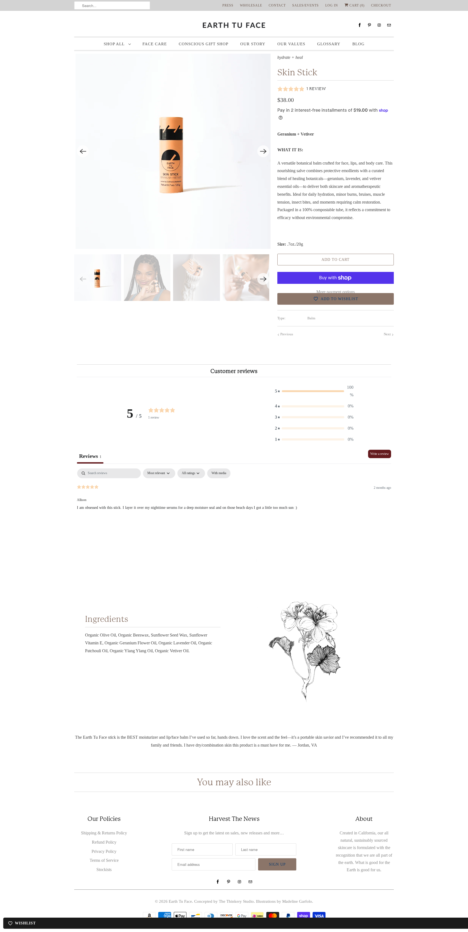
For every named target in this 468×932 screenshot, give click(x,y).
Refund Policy (104, 842)
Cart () (356, 5)
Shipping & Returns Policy (104, 833)
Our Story (252, 44)
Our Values (291, 44)
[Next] (263, 151)
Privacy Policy (104, 851)
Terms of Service (104, 860)
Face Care (154, 44)
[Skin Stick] (173, 151)
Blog (358, 44)
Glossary (328, 44)
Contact (277, 5)
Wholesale (251, 5)
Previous (286, 334)
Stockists (104, 869)
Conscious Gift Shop (203, 44)
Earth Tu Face (180, 901)
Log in (331, 5)
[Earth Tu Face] (234, 25)
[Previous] (83, 151)
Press (227, 5)
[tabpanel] (234, 503)
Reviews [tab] (90, 456)
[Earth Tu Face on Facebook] (359, 25)
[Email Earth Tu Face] (388, 25)
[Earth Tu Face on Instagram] (379, 25)
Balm (311, 318)
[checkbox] (218, 473)
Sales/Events (305, 5)
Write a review (379, 454)
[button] (314, 391)
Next (388, 334)
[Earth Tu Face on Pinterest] (369, 25)
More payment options (335, 292)
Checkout (381, 5)
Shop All (115, 44)
